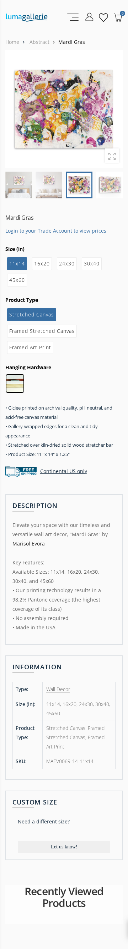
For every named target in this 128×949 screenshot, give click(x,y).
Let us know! (64, 846)
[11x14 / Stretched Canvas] (64, 109)
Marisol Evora (28, 543)
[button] (112, 109)
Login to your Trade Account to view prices (55, 230)
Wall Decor (58, 689)
